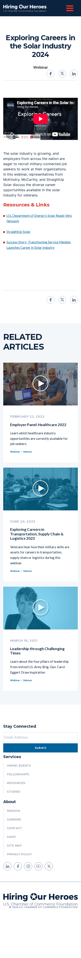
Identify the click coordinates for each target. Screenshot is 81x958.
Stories (13, 791)
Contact (14, 828)
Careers (14, 819)
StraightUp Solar (18, 232)
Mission (13, 810)
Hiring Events (19, 765)
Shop (11, 836)
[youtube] (38, 866)
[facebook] (18, 866)
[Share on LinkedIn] (74, 73)
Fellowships (18, 774)
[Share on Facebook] (50, 73)
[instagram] (28, 866)
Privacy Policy (19, 854)
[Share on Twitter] (62, 73)
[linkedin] (7, 866)
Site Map (14, 845)
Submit (40, 747)
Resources (16, 783)
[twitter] (49, 866)
